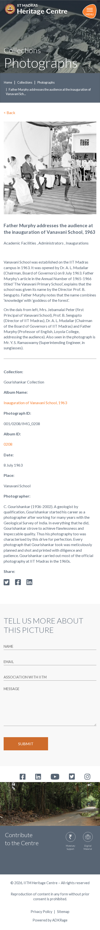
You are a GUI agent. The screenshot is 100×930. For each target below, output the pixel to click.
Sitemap (63, 912)
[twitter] (6, 581)
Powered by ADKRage (50, 920)
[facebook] (18, 581)
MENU (90, 14)
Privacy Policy (41, 912)
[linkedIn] (29, 581)
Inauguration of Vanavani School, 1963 (35, 402)
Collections (24, 82)
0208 (8, 444)
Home (8, 82)
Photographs (46, 82)
